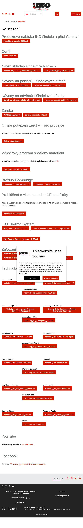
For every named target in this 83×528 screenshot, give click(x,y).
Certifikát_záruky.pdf (11, 115)
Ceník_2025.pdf (9, 56)
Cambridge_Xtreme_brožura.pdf (16, 184)
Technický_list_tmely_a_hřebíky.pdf (59, 415)
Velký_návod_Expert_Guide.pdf (16, 85)
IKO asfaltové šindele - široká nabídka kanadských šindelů (20, 492)
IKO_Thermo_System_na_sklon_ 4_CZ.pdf (20, 239)
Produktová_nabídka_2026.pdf (15, 41)
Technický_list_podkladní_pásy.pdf (38, 398)
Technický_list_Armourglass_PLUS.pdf (39, 293)
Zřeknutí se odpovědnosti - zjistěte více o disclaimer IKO (47, 509)
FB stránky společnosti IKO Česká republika (27, 464)
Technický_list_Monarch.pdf (56, 363)
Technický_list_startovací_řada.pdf (17, 415)
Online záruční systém (13, 141)
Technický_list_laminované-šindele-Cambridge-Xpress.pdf (20, 310)
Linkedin (71, 478)
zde (57, 161)
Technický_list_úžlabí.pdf (34, 424)
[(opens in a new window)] (2, 14)
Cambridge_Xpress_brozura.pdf (47, 184)
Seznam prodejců (62, 496)
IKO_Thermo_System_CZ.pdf (15, 229)
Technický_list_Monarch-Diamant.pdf (39, 372)
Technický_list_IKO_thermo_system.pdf (19, 389)
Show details (32, 278)
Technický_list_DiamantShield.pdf (17, 363)
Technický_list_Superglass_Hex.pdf (59, 283)
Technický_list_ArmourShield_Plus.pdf (39, 347)
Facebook (67, 478)
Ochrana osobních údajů (34, 508)
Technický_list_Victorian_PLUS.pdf (17, 337)
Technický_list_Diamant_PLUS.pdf (59, 337)
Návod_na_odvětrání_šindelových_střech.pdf (21, 100)
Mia (46, 514)
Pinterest (79, 478)
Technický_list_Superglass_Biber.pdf (18, 283)
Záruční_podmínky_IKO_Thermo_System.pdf (50, 229)
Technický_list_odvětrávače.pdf (57, 389)
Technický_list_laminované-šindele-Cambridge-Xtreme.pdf (62, 310)
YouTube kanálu (27, 444)
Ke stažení (13, 21)
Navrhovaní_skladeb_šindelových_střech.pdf (21, 71)
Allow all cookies (51, 278)
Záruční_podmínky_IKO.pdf (36, 115)
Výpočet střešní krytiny (21, 498)
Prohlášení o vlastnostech (13, 214)
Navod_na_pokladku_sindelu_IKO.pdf (49, 85)
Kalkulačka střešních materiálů (15, 170)
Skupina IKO (21, 503)
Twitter (75, 478)
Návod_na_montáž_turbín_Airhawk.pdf (60, 100)
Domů (7, 21)
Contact (62, 491)
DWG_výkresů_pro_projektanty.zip (59, 71)
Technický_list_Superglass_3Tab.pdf (39, 321)
